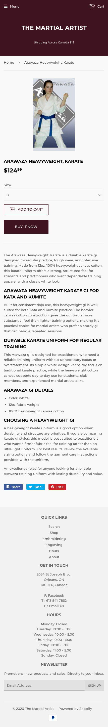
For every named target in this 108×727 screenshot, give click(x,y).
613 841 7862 (56, 600)
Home (9, 62)
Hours (54, 551)
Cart (100, 6)
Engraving (54, 545)
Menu (15, 6)
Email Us (56, 606)
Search (54, 526)
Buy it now (26, 226)
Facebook (56, 595)
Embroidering (54, 539)
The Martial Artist (54, 27)
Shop (54, 533)
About (54, 557)
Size (7, 185)
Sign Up (94, 685)
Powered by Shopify (75, 709)
